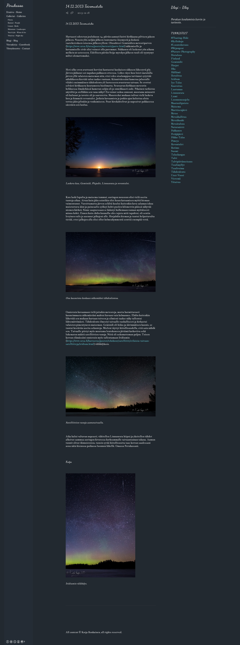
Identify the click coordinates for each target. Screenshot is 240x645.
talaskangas (178, 154)
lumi (174, 96)
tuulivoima (177, 168)
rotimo (175, 147)
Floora (10, 19)
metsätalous (178, 123)
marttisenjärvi (179, 110)
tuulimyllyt (178, 164)
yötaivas (176, 182)
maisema (176, 106)
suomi (174, 151)
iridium (175, 79)
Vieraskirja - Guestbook (18, 44)
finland (175, 58)
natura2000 (177, 127)
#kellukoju (177, 41)
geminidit (176, 61)
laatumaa (176, 89)
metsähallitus (179, 116)
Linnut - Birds (13, 26)
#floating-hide (179, 37)
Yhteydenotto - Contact (18, 48)
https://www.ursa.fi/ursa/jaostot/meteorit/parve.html (95, 46)
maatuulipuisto (179, 103)
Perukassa (14, 5)
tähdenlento (178, 171)
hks (173, 68)
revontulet (177, 144)
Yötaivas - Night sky (15, 35)
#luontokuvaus (179, 44)
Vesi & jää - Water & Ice (17, 32)
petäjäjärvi (177, 134)
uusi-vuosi (177, 175)
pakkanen (176, 130)
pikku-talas (178, 137)
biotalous (176, 55)
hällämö (176, 72)
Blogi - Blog (12, 40)
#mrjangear (177, 48)
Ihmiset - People (14, 23)
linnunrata (177, 92)
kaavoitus (176, 85)
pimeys (175, 140)
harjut (175, 65)
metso (174, 113)
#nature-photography (183, 51)
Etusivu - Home (14, 12)
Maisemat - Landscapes (17, 29)
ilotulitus (176, 75)
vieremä (176, 178)
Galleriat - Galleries (16, 16)
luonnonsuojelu (180, 99)
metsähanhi (177, 120)
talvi (174, 158)
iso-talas (176, 82)
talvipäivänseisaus (181, 161)
